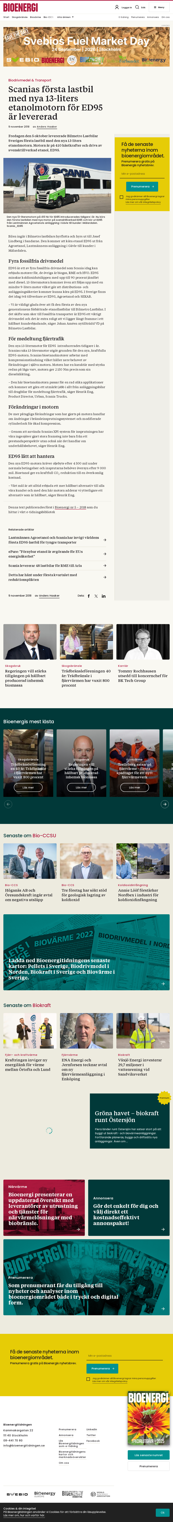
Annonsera (153, 17)
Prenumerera (138, 17)
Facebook (93, 1441)
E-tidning (124, 17)
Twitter (91, 1435)
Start (6, 17)
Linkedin (91, 1429)
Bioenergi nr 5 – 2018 (70, 507)
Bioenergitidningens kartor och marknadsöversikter (72, 1454)
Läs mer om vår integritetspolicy (143, 202)
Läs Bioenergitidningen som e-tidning (71, 1443)
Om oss (166, 17)
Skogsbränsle (20, 17)
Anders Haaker (47, 126)
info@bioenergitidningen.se (24, 1446)
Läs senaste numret (149, 1455)
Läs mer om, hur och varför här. (24, 1515)
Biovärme (35, 17)
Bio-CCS (49, 17)
